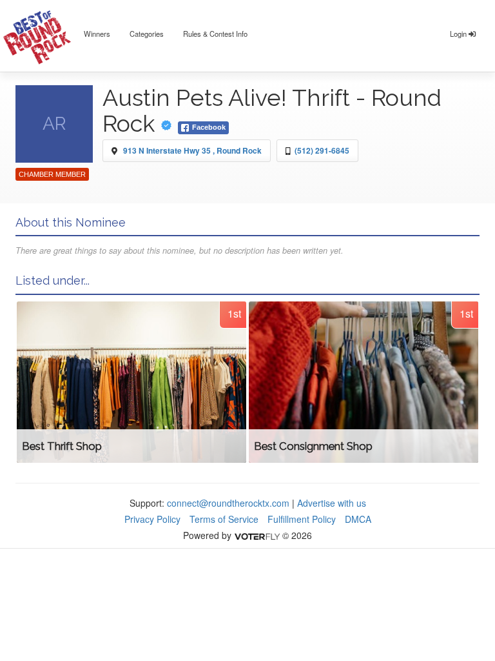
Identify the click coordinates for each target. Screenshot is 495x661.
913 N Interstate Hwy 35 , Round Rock (192, 150)
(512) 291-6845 (322, 150)
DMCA (358, 519)
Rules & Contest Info (215, 33)
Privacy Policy (152, 519)
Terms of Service (223, 519)
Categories (147, 33)
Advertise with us (331, 502)
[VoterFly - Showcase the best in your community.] (256, 535)
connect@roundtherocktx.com (228, 502)
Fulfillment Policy (301, 519)
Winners (97, 33)
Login (459, 33)
